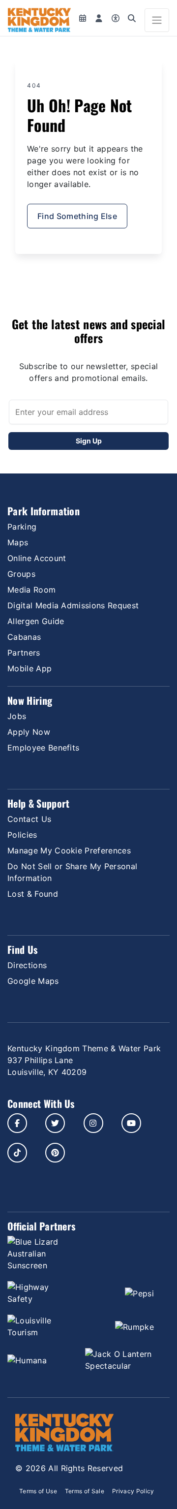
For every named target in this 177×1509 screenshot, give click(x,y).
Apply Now (28, 732)
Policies (22, 835)
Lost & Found (32, 894)
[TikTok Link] (17, 1153)
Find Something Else (77, 216)
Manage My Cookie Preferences (69, 850)
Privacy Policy (133, 1491)
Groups (21, 574)
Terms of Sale (84, 1491)
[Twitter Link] (55, 1123)
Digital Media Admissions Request (73, 605)
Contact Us (29, 819)
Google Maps (33, 981)
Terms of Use (38, 1491)
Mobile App (29, 668)
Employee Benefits (43, 748)
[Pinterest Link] (55, 1153)
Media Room (31, 590)
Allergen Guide (35, 621)
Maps (17, 542)
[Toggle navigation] (157, 20)
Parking (21, 527)
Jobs (16, 716)
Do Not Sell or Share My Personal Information (72, 872)
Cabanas (24, 637)
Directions (27, 965)
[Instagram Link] (93, 1123)
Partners (23, 653)
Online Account (36, 558)
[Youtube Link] (131, 1123)
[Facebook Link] (17, 1123)
